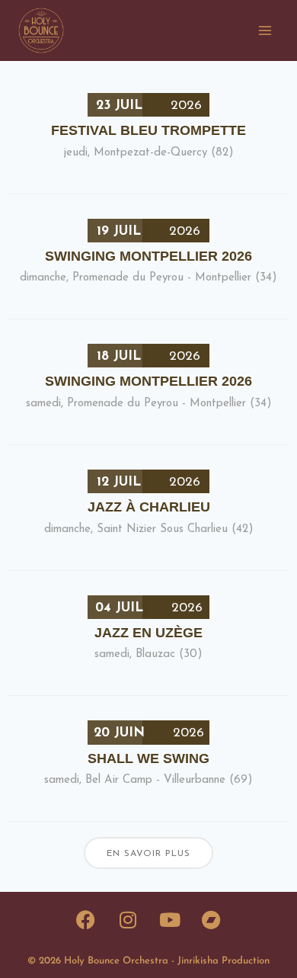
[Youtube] (170, 919)
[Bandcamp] (212, 919)
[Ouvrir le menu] (265, 30)
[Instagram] (128, 919)
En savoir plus (148, 853)
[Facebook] (86, 919)
